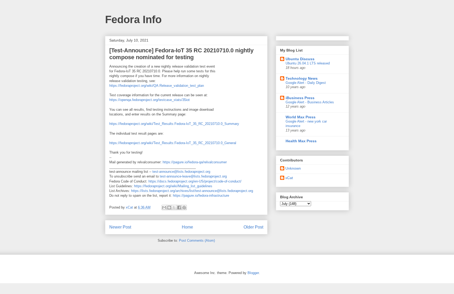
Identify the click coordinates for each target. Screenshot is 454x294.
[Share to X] (174, 207)
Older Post (253, 227)
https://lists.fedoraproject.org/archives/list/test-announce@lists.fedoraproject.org (192, 191)
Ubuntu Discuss (300, 59)
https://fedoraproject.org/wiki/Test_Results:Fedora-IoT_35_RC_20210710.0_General (172, 143)
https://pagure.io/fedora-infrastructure (201, 195)
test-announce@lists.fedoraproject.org (181, 172)
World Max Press (301, 117)
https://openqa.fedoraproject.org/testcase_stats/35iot (149, 100)
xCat (289, 178)
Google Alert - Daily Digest (306, 83)
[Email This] (164, 207)
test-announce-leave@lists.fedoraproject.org (193, 176)
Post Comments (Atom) (197, 240)
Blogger (253, 273)
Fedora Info (133, 19)
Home (187, 227)
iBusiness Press (300, 98)
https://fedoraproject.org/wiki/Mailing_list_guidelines (173, 186)
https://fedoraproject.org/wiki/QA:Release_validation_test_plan (156, 86)
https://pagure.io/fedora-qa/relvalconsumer (195, 162)
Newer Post (120, 227)
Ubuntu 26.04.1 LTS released (308, 63)
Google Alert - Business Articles (310, 102)
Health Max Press (301, 141)
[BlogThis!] (169, 207)
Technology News (302, 78)
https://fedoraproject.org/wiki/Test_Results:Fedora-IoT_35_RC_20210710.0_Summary (174, 124)
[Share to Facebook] (179, 207)
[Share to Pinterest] (184, 207)
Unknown (293, 168)
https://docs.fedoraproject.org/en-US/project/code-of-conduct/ (194, 181)
